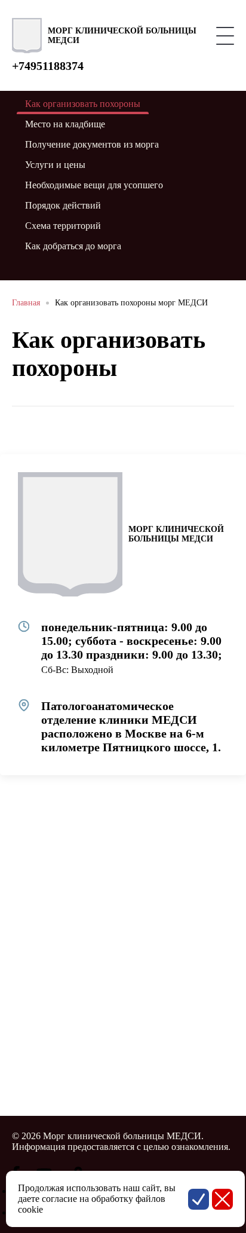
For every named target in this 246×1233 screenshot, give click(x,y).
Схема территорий (63, 226)
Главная (26, 302)
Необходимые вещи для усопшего (94, 185)
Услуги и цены (55, 165)
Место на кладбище (65, 124)
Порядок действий (63, 205)
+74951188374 (48, 65)
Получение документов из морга (92, 144)
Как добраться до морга (73, 246)
